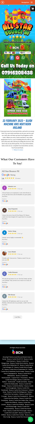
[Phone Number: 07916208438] (17, 73)
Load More (17, 317)
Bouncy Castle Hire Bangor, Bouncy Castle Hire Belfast (17, 380)
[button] (17, 196)
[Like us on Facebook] (12, 57)
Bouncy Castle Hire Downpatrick (18, 396)
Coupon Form (15, 377)
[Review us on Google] (17, 57)
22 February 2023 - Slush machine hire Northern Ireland (17, 124)
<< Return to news (17, 150)
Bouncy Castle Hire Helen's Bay (18, 400)
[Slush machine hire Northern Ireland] (17, 97)
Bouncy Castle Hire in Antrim (19, 363)
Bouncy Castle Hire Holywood (18, 390)
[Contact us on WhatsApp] (30, 419)
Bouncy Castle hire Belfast (15, 386)
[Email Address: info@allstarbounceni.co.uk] (18, 42)
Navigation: (25, 2)
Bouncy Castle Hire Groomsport (21, 417)
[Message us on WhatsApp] (23, 57)
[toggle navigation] (32, 2)
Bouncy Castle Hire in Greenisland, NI (16, 369)
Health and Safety (21, 382)
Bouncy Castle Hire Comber (15, 415)
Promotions (24, 377)
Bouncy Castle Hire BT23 (15, 359)
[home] (2, 2)
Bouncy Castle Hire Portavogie (17, 410)
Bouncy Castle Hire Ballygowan (17, 392)
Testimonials (11, 382)
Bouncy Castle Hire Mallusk (15, 404)
